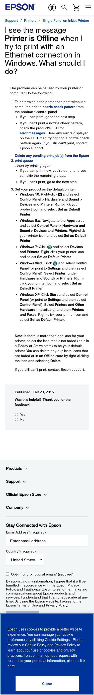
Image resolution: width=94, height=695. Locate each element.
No (22, 419)
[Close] (47, 683)
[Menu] (88, 8)
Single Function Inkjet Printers (66, 20)
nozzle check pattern (59, 107)
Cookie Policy (35, 644)
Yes (22, 414)
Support (11, 20)
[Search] (64, 8)
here (11, 665)
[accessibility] (52, 8)
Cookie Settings (58, 639)
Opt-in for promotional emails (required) (42, 574)
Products (14, 468)
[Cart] (76, 8)
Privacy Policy (56, 605)
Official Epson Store (23, 494)
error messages (32, 133)
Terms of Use (27, 605)
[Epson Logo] (20, 7)
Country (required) (21, 551)
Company (14, 507)
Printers (30, 20)
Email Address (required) (26, 532)
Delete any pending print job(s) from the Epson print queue (52, 158)
